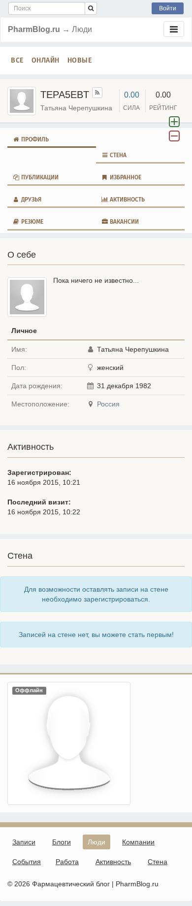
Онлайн (46, 60)
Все (17, 60)
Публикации (39, 177)
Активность (126, 199)
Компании (138, 842)
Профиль (34, 139)
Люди (96, 842)
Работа (67, 862)
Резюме (31, 221)
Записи (23, 842)
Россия (108, 404)
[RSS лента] (97, 92)
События (26, 862)
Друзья (30, 199)
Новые (79, 60)
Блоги (61, 842)
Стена (117, 155)
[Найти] (91, 8)
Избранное (124, 177)
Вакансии (123, 221)
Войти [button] (167, 8)
